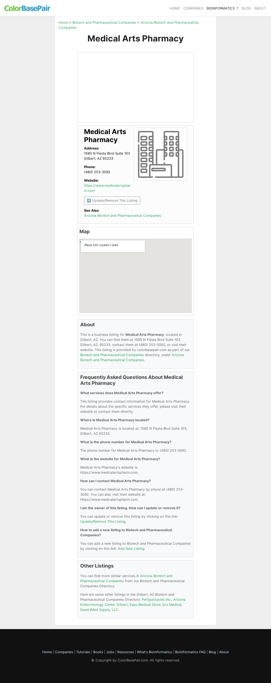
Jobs (110, 652)
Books (98, 652)
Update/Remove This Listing (103, 521)
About (260, 8)
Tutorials (83, 652)
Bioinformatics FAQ (191, 652)
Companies (193, 8)
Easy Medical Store (145, 604)
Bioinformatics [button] (221, 8)
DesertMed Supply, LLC (99, 610)
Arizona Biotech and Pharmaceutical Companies (122, 215)
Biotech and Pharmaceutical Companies (104, 22)
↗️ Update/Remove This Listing (112, 200)
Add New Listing (131, 548)
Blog (246, 8)
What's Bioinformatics (154, 652)
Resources (125, 652)
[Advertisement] (35, 83)
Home (175, 8)
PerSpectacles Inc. (156, 599)
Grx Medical (172, 604)
